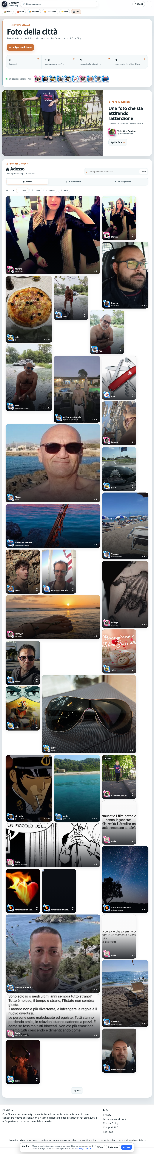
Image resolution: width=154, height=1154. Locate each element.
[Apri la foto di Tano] (71, 298)
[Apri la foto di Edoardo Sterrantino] (53, 953)
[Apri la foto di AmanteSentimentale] (125, 879)
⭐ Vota (64, 12)
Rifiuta (100, 1147)
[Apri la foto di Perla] (119, 822)
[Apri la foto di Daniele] (125, 275)
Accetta (126, 1147)
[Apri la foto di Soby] (29, 309)
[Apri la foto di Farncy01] (119, 423)
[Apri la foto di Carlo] (77, 788)
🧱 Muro (20, 12)
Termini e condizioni (114, 1119)
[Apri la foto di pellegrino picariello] (77, 389)
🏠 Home (8, 12)
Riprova (77, 1090)
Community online (107, 1140)
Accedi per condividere (20, 47)
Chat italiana (45, 1140)
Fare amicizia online (87, 1140)
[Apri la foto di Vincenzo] (125, 526)
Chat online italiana (16, 1140)
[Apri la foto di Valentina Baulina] (119, 777)
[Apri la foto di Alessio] (53, 463)
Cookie (88, 1148)
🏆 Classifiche (50, 12)
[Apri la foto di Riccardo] (29, 788)
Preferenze (113, 1147)
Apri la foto (118, 142)
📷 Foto (76, 12)
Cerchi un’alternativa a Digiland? (132, 1140)
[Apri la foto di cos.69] (23, 663)
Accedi (139, 4)
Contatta (108, 1131)
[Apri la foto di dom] (119, 378)
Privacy (107, 1114)
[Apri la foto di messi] (23, 572)
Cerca (143, 171)
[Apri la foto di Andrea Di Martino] (59, 572)
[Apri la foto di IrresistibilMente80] (53, 526)
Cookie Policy (110, 1123)
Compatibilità (110, 1127)
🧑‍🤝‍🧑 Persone (34, 12)
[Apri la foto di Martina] (53, 235)
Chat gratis (32, 1140)
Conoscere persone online (64, 1140)
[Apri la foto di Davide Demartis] (119, 1051)
